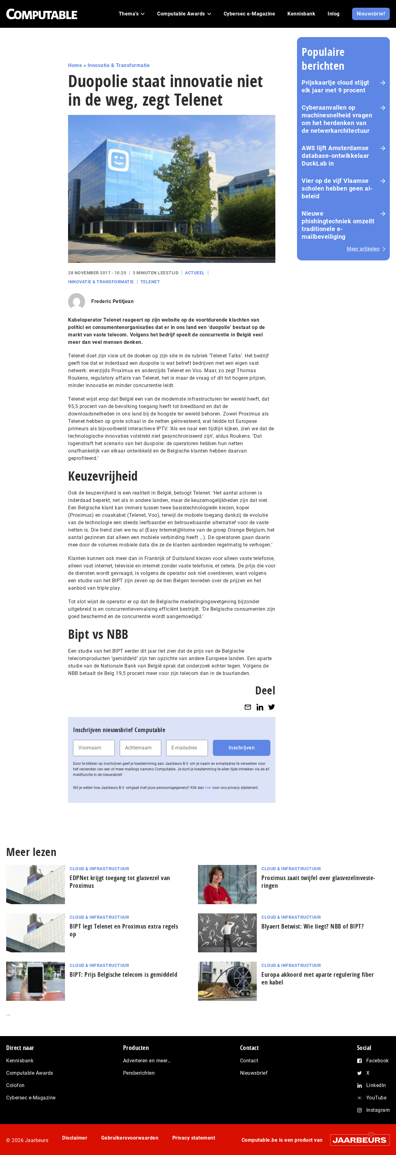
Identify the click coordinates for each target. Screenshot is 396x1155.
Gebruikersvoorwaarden (130, 1138)
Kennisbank (19, 1061)
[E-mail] (248, 707)
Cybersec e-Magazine (31, 1098)
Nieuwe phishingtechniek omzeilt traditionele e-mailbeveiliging (338, 225)
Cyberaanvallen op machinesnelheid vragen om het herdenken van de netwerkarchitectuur (337, 119)
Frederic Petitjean (112, 301)
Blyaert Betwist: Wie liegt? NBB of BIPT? (312, 926)
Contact (249, 1061)
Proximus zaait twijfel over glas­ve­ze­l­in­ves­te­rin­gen (318, 882)
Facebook (377, 1061)
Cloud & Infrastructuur (99, 868)
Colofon (15, 1085)
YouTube (376, 1098)
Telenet (150, 281)
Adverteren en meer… (147, 1061)
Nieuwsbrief (254, 1073)
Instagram (378, 1110)
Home (75, 65)
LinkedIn (376, 1085)
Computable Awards (29, 1073)
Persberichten (139, 1073)
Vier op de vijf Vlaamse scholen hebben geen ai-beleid (337, 188)
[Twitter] (271, 707)
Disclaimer (74, 1138)
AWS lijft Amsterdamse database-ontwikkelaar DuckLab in (335, 155)
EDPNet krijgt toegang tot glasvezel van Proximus (120, 882)
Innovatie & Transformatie (119, 65)
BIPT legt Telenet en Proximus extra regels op (124, 930)
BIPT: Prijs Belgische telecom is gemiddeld (123, 974)
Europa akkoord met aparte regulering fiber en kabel (317, 978)
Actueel (195, 272)
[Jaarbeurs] (357, 1140)
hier (208, 788)
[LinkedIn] (260, 707)
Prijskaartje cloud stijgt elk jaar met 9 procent (335, 86)
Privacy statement (193, 1138)
